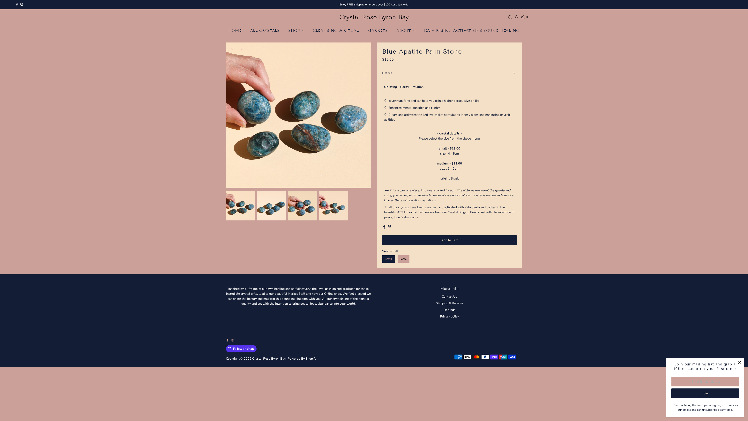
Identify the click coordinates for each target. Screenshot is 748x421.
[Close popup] (739, 362)
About (404, 30)
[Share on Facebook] (384, 228)
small (388, 259)
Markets (377, 30)
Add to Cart (449, 240)
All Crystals (265, 30)
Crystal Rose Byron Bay (374, 17)
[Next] (241, 48)
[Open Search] (510, 17)
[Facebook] (17, 4)
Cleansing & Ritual (336, 30)
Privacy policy (449, 316)
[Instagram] (21, 4)
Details (387, 73)
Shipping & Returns (449, 303)
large (403, 259)
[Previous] (232, 48)
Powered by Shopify (302, 358)
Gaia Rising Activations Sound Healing (472, 30)
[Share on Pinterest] (389, 228)
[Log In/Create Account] (516, 17)
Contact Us (449, 297)
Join (705, 393)
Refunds (449, 310)
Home (235, 30)
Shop (295, 30)
